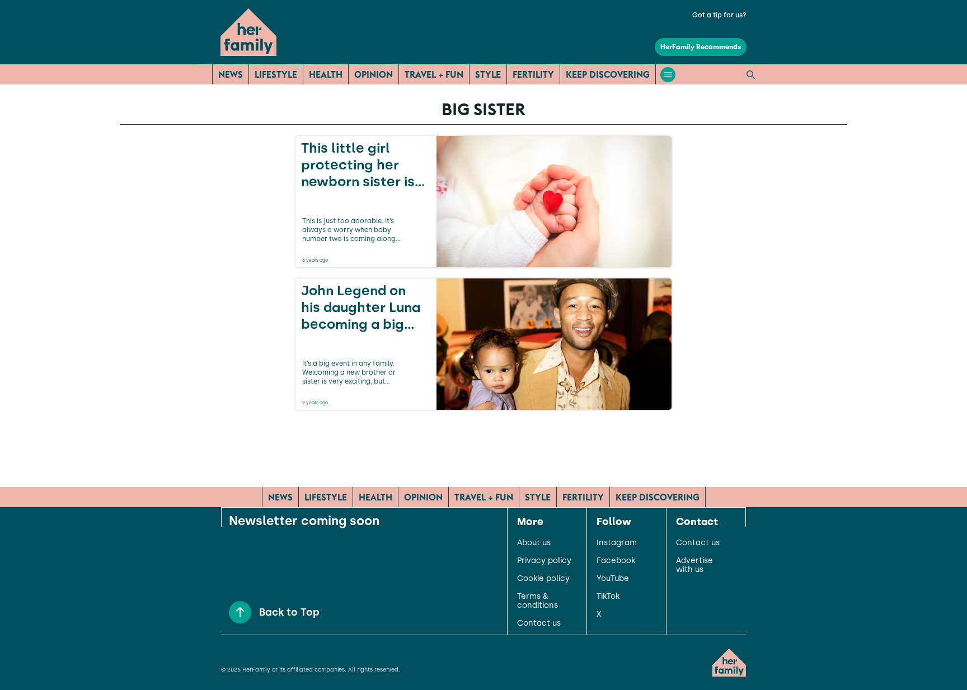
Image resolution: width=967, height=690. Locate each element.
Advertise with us (694, 565)
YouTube (613, 578)
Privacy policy (544, 560)
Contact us (539, 623)
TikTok (608, 596)
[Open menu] (667, 74)
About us (534, 542)
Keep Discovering (608, 74)
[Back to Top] (240, 612)
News (230, 74)
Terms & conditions (537, 601)
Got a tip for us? (719, 15)
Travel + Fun (434, 74)
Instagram (617, 542)
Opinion (373, 74)
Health (325, 74)
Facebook (616, 560)
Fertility (533, 74)
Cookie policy (543, 578)
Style (488, 74)
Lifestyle (276, 74)
